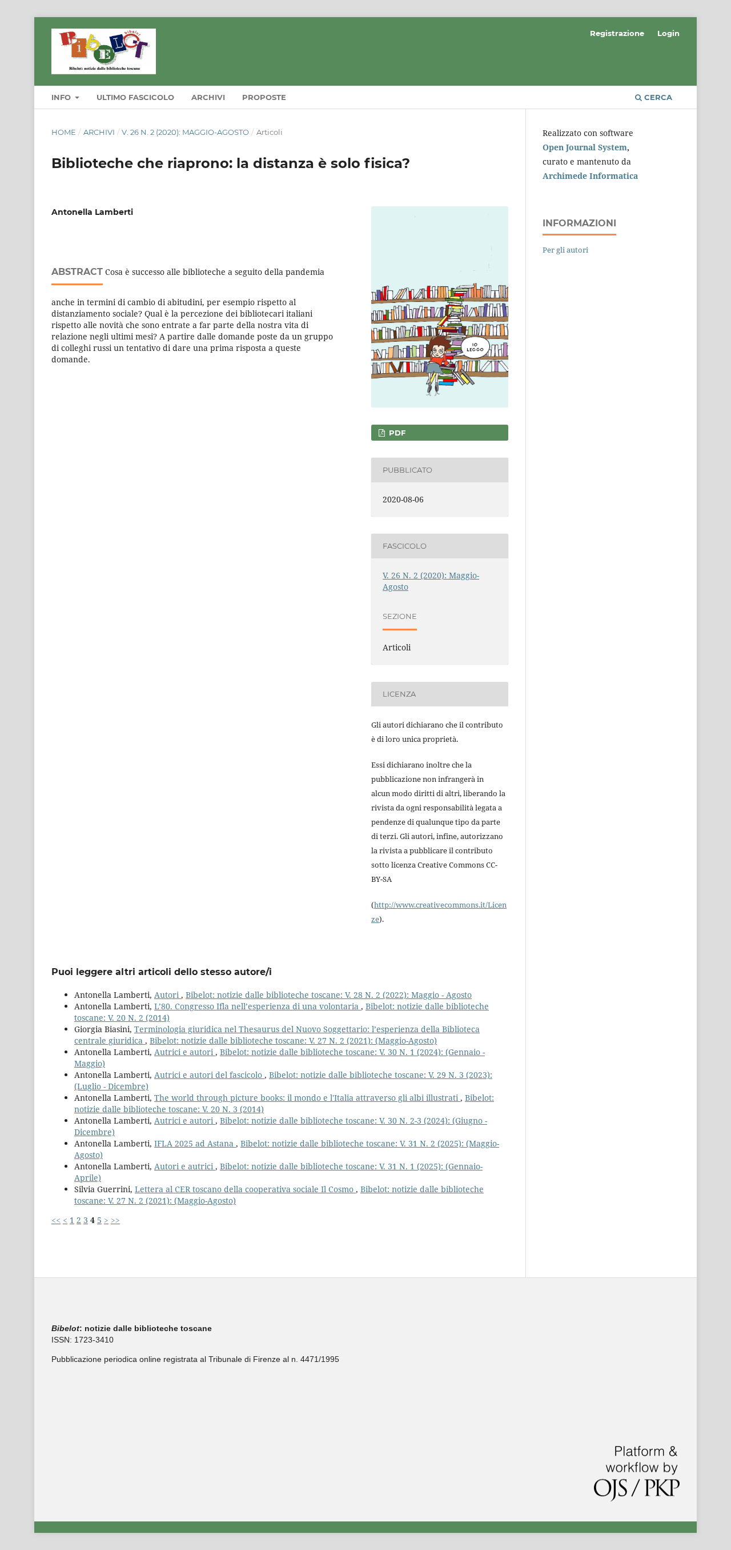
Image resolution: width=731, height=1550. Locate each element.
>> (115, 1220)
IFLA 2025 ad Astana (195, 1143)
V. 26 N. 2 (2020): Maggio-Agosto (185, 132)
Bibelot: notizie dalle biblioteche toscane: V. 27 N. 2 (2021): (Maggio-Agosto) (293, 1040)
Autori (167, 994)
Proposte (264, 97)
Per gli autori (565, 250)
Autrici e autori (184, 1051)
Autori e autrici (184, 1166)
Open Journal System (585, 147)
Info (62, 97)
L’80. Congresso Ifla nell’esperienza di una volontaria (257, 1006)
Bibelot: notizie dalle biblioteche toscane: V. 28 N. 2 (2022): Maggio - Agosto (329, 994)
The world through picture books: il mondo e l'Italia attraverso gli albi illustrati (307, 1097)
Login (668, 33)
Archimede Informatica (590, 175)
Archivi (208, 97)
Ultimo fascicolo (135, 97)
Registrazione (617, 33)
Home (63, 132)
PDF (396, 432)
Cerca (657, 97)
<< (56, 1220)
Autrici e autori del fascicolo (209, 1074)
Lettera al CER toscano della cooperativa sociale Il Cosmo (245, 1189)
